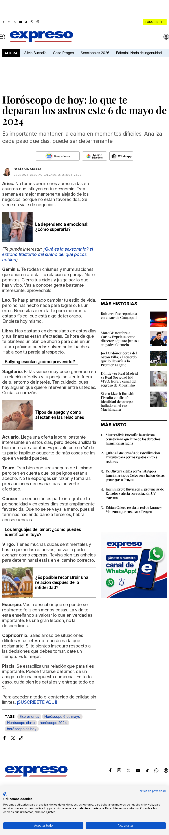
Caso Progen (63, 53)
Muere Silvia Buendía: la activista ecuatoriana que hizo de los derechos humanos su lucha (133, 438)
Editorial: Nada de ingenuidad (139, 53)
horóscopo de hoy (22, 729)
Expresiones (29, 716)
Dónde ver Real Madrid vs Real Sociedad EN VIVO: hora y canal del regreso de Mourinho (119, 379)
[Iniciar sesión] (166, 36)
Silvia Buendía (35, 53)
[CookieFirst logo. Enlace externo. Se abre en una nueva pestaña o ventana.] (5, 794)
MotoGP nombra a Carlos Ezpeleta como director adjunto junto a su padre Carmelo (120, 338)
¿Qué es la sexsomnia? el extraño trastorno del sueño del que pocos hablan (47, 254)
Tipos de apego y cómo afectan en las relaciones (59, 415)
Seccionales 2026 (95, 53)
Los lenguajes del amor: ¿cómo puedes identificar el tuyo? (43, 532)
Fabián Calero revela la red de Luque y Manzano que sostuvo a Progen (134, 509)
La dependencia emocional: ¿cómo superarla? (61, 227)
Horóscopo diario (21, 722)
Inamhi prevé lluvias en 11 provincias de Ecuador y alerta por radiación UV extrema (135, 493)
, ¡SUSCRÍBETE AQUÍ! (36, 702)
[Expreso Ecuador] (36, 775)
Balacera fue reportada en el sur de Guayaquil (119, 315)
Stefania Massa (27, 169)
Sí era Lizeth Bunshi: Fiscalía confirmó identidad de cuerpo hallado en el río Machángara (117, 401)
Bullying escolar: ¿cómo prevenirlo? (40, 361)
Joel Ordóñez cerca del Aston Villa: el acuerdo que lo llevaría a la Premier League (119, 359)
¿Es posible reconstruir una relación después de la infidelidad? (61, 582)
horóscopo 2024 (53, 722)
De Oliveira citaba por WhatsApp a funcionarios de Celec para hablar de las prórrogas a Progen (135, 475)
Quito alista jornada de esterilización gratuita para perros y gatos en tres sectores (133, 456)
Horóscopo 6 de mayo (62, 716)
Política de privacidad (152, 791)
